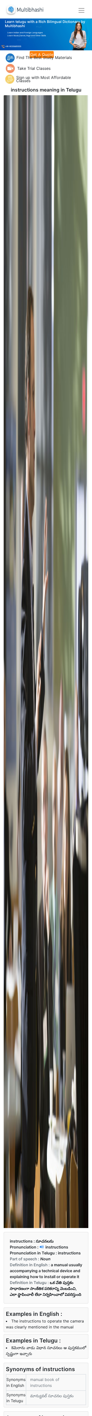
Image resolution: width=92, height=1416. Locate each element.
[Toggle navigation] (81, 10)
